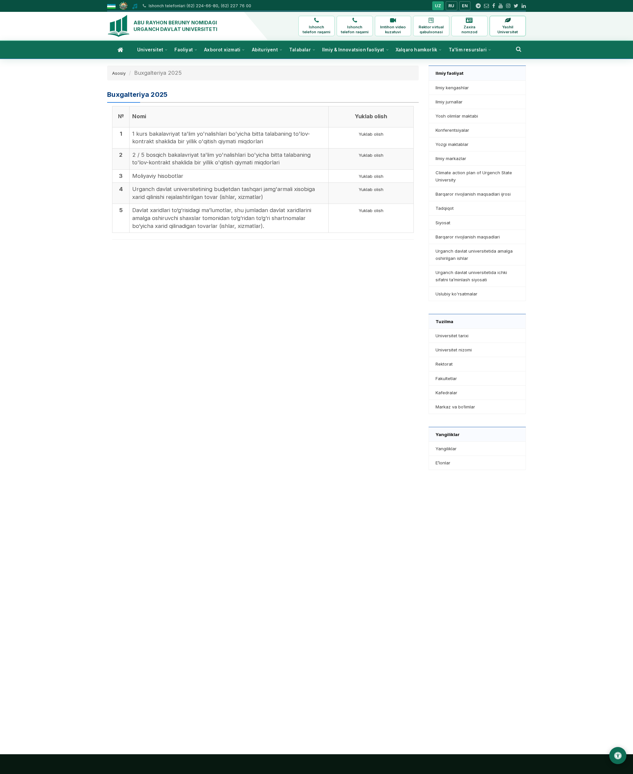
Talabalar (300, 49)
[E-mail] (486, 6)
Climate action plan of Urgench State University (474, 176)
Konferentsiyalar (452, 130)
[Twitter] (516, 6)
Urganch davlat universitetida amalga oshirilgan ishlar (474, 254)
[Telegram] (478, 6)
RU (451, 5)
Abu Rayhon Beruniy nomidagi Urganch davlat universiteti (175, 26)
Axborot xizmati (222, 49)
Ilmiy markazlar (451, 158)
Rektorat (444, 364)
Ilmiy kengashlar (452, 87)
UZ (438, 5)
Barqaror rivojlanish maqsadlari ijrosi (473, 194)
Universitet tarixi (452, 335)
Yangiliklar (446, 448)
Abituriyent (265, 49)
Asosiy (119, 73)
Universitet (150, 49)
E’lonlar (443, 462)
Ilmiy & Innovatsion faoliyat (353, 49)
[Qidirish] (518, 49)
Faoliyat (183, 49)
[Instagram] (508, 6)
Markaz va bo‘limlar (455, 406)
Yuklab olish (371, 134)
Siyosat (443, 222)
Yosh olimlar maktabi (457, 116)
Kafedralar (446, 392)
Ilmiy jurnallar (449, 101)
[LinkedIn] (524, 6)
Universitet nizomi (454, 349)
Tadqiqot (445, 208)
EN (465, 5)
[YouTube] (500, 6)
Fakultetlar (446, 378)
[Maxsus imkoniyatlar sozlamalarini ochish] (617, 755)
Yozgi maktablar (452, 144)
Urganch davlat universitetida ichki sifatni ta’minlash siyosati (471, 276)
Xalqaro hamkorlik (416, 49)
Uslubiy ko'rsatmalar (456, 293)
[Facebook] (493, 6)
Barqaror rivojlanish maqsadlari (468, 236)
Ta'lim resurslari (468, 49)
